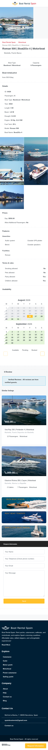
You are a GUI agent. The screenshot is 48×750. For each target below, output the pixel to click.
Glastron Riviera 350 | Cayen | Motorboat (20, 480)
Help (5, 693)
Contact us (7, 697)
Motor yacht (7, 665)
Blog (5, 701)
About (5, 689)
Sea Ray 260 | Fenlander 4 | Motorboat (19, 430)
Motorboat (7, 669)
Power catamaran (10, 673)
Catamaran (7, 657)
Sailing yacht (8, 677)
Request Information (35, 746)
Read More (6, 645)
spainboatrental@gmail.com (16, 720)
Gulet (5, 661)
